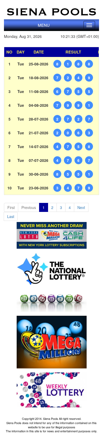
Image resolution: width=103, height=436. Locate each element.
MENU (44, 25)
